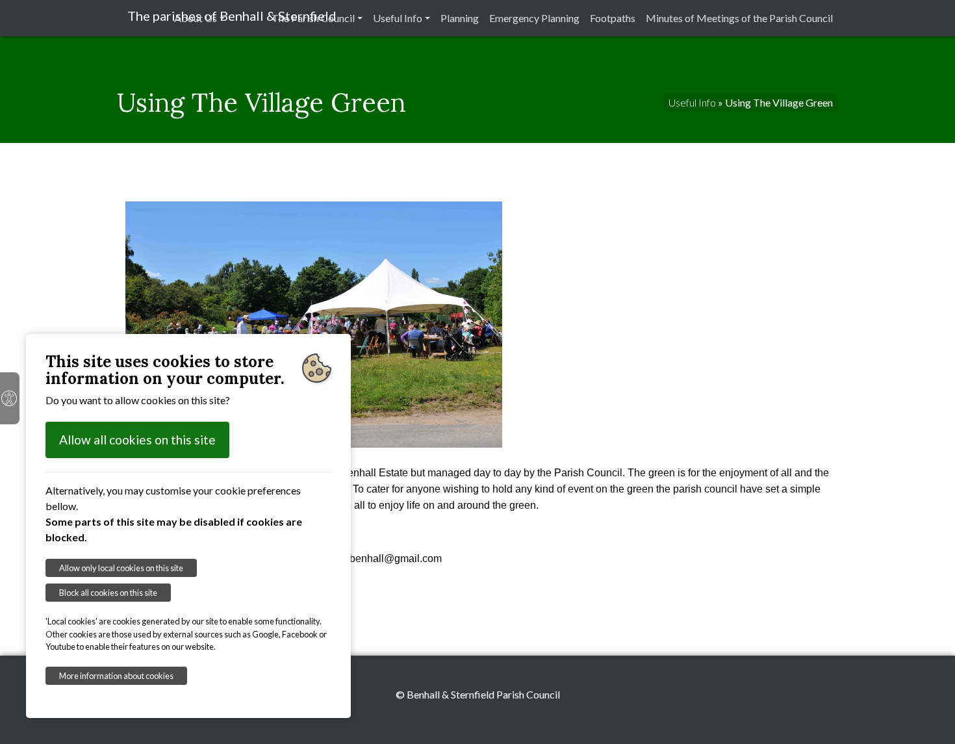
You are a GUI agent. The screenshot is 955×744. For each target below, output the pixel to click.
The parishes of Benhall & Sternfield (232, 15)
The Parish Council (313, 18)
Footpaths (612, 18)
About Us (195, 18)
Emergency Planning (534, 18)
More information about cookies (116, 676)
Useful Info (397, 18)
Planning (459, 18)
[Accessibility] (9, 398)
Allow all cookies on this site (137, 439)
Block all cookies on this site (108, 592)
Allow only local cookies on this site (121, 568)
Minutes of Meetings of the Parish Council (739, 18)
